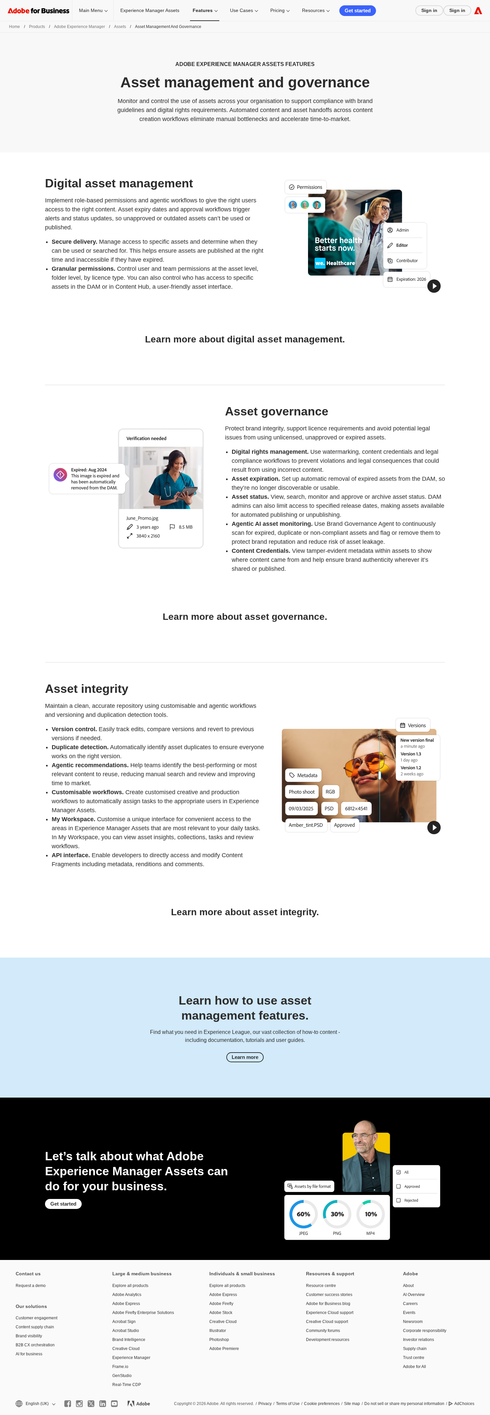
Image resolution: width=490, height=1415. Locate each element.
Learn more (245, 1057)
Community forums (323, 1330)
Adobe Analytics (126, 1294)
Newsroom (413, 1321)
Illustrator (217, 1330)
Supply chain (415, 1348)
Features (203, 10)
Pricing (277, 10)
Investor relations (418, 1339)
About (408, 1285)
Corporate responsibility (424, 1330)
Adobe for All (414, 1366)
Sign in (429, 10)
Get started (358, 10)
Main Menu (91, 10)
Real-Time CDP (126, 1384)
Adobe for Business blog (328, 1303)
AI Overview (414, 1294)
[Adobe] (478, 10)
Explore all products (130, 1285)
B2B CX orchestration (35, 1345)
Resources (313, 10)
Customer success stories (329, 1294)
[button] (434, 286)
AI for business (29, 1354)
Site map (352, 1403)
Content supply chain (35, 1327)
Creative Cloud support (327, 1321)
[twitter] (91, 1403)
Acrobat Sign (124, 1321)
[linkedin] (102, 1403)
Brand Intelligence (128, 1339)
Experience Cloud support (329, 1312)
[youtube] (114, 1403)
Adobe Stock (220, 1312)
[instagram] (79, 1403)
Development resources (327, 1339)
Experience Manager (131, 1357)
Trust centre (413, 1357)
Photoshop (219, 1339)
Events (409, 1312)
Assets (120, 26)
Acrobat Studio (125, 1330)
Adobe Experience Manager (79, 26)
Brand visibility (29, 1336)
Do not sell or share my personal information (404, 1403)
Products (37, 26)
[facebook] (67, 1403)
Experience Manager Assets (149, 10)
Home (14, 26)
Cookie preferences (322, 1403)
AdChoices (464, 1403)
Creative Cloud (126, 1348)
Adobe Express (126, 1303)
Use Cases (241, 10)
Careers (410, 1303)
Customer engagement (36, 1318)
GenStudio (122, 1375)
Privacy (265, 1403)
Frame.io (120, 1366)
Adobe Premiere (224, 1348)
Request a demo (31, 1285)
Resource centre (321, 1285)
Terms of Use (288, 1403)
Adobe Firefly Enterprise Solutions (143, 1312)
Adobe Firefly (221, 1303)
